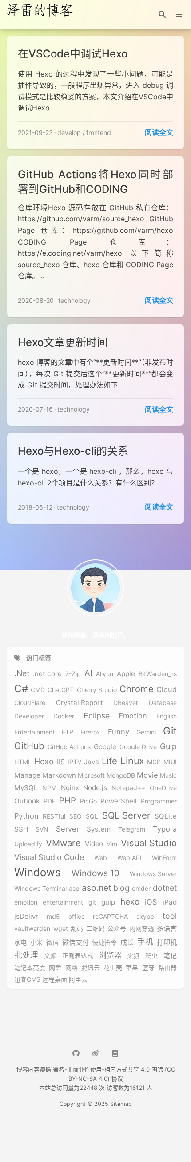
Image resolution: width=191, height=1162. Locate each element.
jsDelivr (26, 917)
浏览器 (110, 955)
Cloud (166, 689)
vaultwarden (32, 928)
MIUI (170, 762)
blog (121, 888)
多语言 (167, 929)
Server (67, 829)
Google (105, 747)
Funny (118, 732)
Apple (126, 674)
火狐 (133, 955)
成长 (127, 942)
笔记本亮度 (29, 967)
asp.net (96, 888)
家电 (20, 942)
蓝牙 (148, 967)
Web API (129, 857)
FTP (67, 732)
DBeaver (125, 702)
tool (170, 916)
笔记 (170, 956)
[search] (162, 14)
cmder (141, 888)
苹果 (132, 967)
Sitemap (121, 1104)
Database (163, 702)
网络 (71, 967)
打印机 (167, 942)
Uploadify (28, 844)
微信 (52, 942)
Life (109, 761)
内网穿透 (141, 928)
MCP (154, 762)
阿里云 (78, 979)
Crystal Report (79, 703)
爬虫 (151, 955)
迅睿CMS (27, 979)
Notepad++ (128, 787)
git (92, 902)
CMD (38, 689)
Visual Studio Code (49, 857)
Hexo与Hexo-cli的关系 (73, 450)
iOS (151, 902)
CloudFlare (29, 702)
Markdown (59, 775)
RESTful (54, 816)
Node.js (95, 788)
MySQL (26, 788)
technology (74, 300)
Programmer (159, 801)
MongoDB (121, 775)
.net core (47, 674)
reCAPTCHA (110, 916)
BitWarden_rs (158, 673)
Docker (63, 716)
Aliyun (104, 673)
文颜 (50, 955)
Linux (132, 761)
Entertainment (34, 732)
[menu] (179, 14)
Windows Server (153, 873)
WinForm (164, 857)
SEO (75, 816)
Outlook (27, 801)
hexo (129, 902)
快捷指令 (104, 942)
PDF (50, 801)
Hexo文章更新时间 (62, 342)
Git (170, 731)
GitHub (29, 746)
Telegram (131, 829)
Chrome (136, 689)
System (99, 829)
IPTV (74, 762)
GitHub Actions (69, 746)
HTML (23, 762)
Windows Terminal (40, 888)
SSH (21, 829)
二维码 (95, 928)
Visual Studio (149, 843)
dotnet (165, 888)
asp (74, 888)
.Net (21, 673)
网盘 (55, 967)
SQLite (166, 816)
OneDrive (163, 787)
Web (100, 857)
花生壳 (112, 967)
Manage (27, 775)
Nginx (70, 788)
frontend (98, 132)
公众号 (116, 928)
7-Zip (73, 673)
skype (145, 916)
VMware (63, 843)
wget (60, 928)
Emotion (133, 716)
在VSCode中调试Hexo (72, 53)
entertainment (63, 902)
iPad (170, 902)
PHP (67, 801)
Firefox (90, 732)
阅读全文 (159, 132)
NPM (49, 787)
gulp (108, 902)
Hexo (44, 761)
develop (69, 132)
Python (26, 816)
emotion (25, 902)
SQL (92, 816)
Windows (37, 872)
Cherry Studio (97, 689)
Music (168, 775)
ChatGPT (61, 689)
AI (88, 673)
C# (21, 688)
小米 (36, 942)
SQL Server (126, 815)
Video (94, 844)
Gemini (146, 732)
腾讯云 (90, 967)
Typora (165, 829)
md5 (53, 916)
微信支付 (75, 942)
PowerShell (118, 801)
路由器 (167, 967)
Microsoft (91, 775)
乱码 (77, 928)
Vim (112, 844)
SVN (42, 829)
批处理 (26, 955)
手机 (145, 941)
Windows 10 (95, 873)
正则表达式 (77, 955)
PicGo (88, 801)
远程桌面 (54, 979)
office (76, 916)
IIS (61, 762)
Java (91, 762)
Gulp (168, 746)
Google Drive (138, 746)
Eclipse (97, 715)
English (166, 716)
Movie (147, 775)
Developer (29, 716)
